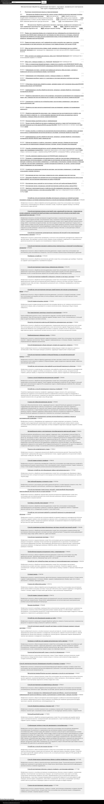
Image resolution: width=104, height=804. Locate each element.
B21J (41, 150)
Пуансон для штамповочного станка (38, 449)
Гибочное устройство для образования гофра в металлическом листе (49, 470)
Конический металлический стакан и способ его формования (46, 652)
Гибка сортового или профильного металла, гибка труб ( (40, 56)
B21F (42, 28)
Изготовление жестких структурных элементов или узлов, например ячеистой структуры (50, 175)
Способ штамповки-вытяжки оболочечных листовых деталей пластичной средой (52, 527)
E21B (74, 44)
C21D (53, 21)
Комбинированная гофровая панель (39, 335)
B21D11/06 (23, 50)
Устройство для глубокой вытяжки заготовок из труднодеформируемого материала (53, 561)
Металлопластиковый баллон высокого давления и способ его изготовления (51, 673)
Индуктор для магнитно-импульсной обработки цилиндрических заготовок (50, 322)
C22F (59, 21)
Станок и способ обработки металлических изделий (43, 377)
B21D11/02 (59, 56)
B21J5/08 (54, 125)
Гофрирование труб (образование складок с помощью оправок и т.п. (45, 75)
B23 (81, 125)
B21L (75, 185)
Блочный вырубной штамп (36, 714)
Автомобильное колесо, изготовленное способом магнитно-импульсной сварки (51, 431)
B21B (55, 26)
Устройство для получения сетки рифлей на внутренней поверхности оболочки (51, 366)
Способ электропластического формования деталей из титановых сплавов (42, 663)
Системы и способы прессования (38, 503)
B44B (26, 126)
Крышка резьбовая (33, 605)
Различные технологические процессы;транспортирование (41, 12)
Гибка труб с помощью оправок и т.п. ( (35, 61)
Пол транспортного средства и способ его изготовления (45, 312)
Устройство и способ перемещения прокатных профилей (45, 389)
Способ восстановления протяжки (38, 537)
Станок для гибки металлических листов (40, 402)
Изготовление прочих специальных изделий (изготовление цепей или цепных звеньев (50, 185)
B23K (81, 150)
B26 (65, 28)
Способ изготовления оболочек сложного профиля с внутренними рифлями (51, 769)
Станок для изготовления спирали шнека (40, 785)
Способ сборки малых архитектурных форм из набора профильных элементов (51, 759)
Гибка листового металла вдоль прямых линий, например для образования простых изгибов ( (51, 48)
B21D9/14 (66, 75)
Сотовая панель (32, 574)
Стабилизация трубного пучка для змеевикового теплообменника (47, 725)
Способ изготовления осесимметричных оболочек (43, 684)
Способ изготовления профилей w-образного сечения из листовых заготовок (51, 276)
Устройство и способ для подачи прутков (40, 746)
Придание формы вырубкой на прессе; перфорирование (41, 121)
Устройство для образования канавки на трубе (42, 618)
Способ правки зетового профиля (38, 460)
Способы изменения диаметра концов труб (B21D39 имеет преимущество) (46, 156)
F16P (26, 191)
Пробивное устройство (35, 256)
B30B (80, 28)
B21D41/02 (38, 85)
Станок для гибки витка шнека (37, 584)
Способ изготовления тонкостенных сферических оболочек (46, 267)
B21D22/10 (54, 116)
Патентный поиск (7, 2)
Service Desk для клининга (7, 799)
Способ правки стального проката (38, 595)
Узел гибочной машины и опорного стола (40, 481)
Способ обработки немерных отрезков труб (41, 706)
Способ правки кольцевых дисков (38, 301)
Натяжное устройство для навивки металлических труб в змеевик (47, 641)
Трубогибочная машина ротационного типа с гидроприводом (46, 551)
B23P (57, 19)
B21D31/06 (40, 38)
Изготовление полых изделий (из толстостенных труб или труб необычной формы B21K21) (51, 183)
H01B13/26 (57, 179)
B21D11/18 (30, 50)
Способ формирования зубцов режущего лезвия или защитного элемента (50, 345)
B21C (61, 26)
